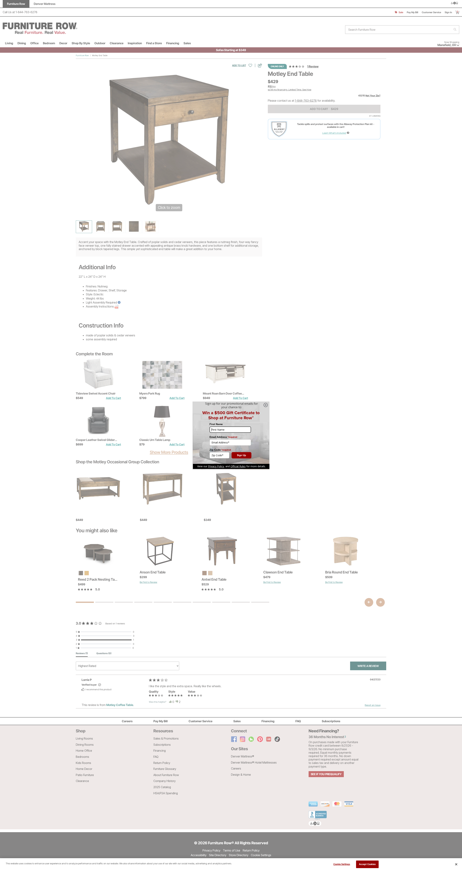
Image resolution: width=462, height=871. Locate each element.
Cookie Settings (341, 864)
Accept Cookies (367, 864)
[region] (231, 864)
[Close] (456, 864)
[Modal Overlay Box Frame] (231, 435)
